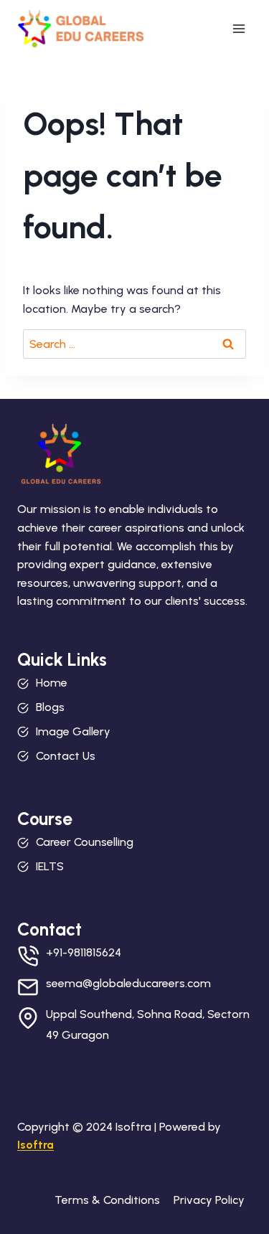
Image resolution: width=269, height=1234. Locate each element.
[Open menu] (238, 28)
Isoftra (35, 1144)
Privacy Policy (209, 1200)
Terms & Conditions (107, 1200)
